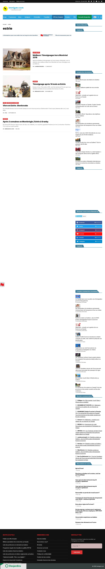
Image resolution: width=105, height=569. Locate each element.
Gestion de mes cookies (43, 557)
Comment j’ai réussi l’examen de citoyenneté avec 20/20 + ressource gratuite (88, 498)
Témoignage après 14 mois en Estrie (49, 84)
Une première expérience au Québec (86, 517)
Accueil (4, 24)
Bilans (35, 81)
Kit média (39, 545)
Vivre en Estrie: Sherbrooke (15, 105)
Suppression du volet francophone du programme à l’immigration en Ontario (85, 348)
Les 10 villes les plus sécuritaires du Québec (87, 79)
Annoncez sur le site (42, 548)
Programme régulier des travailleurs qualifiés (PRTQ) (17, 548)
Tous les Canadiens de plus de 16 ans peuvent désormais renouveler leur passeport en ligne (88, 369)
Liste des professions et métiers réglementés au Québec (18, 554)
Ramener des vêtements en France (85, 522)
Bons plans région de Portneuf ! (84, 504)
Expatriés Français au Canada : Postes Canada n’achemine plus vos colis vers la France (88, 105)
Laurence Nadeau (39, 66)
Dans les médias (41, 538)
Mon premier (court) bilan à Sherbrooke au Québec (87, 378)
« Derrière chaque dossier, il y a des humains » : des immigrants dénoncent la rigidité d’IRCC (88, 152)
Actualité (36, 52)
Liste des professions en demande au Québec (15, 545)
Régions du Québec (12, 103)
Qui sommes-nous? (42, 542)
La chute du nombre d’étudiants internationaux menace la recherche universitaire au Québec (87, 162)
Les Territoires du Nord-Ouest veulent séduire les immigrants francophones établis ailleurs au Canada (88, 359)
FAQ (5, 103)
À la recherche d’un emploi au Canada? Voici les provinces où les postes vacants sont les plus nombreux (88, 389)
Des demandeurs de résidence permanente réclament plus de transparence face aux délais (88, 124)
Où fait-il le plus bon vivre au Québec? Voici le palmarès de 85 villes (88, 143)
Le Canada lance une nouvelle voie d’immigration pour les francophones (88, 299)
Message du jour (39, 91)
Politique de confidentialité (44, 554)
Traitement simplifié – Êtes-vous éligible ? (14, 557)
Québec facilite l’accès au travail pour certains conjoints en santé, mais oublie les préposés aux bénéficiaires (88, 338)
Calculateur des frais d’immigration (12, 563)
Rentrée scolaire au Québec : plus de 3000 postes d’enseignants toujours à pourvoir (87, 318)
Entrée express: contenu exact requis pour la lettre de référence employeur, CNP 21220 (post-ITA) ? (88, 511)
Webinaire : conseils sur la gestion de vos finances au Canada (86, 96)
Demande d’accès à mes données (46, 560)
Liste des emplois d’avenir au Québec (13, 551)
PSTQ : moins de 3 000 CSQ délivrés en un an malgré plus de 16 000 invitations (87, 133)
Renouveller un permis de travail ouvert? (87, 492)
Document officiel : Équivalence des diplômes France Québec (87, 114)
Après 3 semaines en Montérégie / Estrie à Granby (25, 121)
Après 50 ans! (79, 468)
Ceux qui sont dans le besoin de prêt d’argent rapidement (86, 480)
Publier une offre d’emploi (10, 538)
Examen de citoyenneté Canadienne (12, 560)
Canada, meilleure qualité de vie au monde (87, 87)
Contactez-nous (41, 551)
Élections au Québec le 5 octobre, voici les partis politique (87, 474)
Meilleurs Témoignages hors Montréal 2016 (50, 56)
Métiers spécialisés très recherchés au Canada (15, 542)
